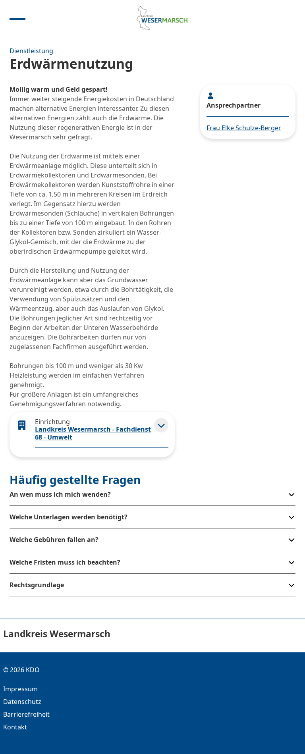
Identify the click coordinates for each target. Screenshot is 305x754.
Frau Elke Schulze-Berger (244, 127)
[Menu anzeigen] (17, 18)
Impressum (20, 689)
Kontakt (15, 727)
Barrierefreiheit (26, 714)
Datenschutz (22, 701)
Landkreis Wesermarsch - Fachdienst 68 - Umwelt (93, 433)
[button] (161, 425)
